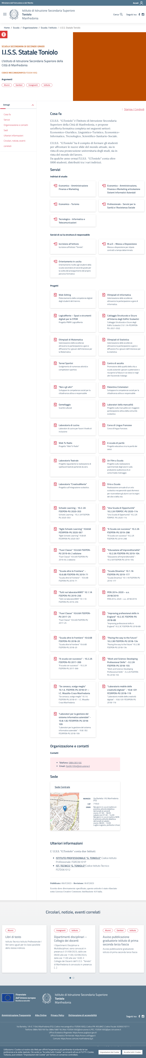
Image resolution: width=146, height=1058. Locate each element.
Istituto (47, 84)
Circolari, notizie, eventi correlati (14, 143)
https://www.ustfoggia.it (85, 1035)
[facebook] (139, 14)
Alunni (7, 84)
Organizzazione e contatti (16, 125)
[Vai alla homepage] (14, 14)
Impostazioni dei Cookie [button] (109, 1052)
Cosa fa (7, 114)
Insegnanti (33, 84)
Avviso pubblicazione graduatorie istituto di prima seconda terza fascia (120, 940)
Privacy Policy (57, 1015)
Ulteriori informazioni (13, 135)
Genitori (19, 84)
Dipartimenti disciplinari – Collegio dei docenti (70, 938)
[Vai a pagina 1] (70, 978)
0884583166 (75, 762)
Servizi (7, 119)
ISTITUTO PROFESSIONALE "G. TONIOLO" (78, 858)
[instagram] (143, 14)
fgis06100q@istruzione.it (78, 766)
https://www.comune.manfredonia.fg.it (77, 1038)
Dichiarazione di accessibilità (82, 1015)
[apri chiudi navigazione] (5, 14)
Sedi (6, 130)
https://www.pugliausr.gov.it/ (85, 1032)
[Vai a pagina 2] (73, 978)
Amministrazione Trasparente (16, 1015)
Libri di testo (13, 936)
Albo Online (40, 1015)
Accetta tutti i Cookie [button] (132, 1052)
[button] (3, 34)
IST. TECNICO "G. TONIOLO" (70, 866)
